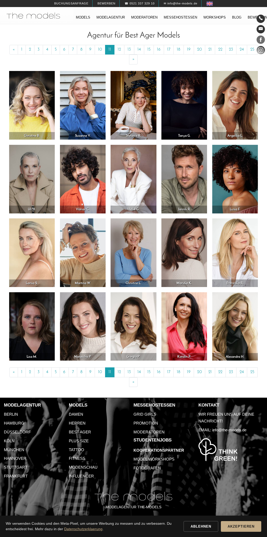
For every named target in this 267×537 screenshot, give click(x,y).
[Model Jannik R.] (184, 179)
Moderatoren (144, 17)
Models (83, 17)
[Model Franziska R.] (235, 252)
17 (168, 49)
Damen (76, 414)
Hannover (15, 458)
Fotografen (147, 468)
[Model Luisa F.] (235, 179)
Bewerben (107, 3)
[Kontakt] (261, 19)
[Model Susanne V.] (83, 105)
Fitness (77, 458)
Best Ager (80, 432)
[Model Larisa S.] (32, 252)
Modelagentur (110, 17)
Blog (236, 17)
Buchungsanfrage (71, 3)
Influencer (81, 476)
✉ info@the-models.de (180, 3)
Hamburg (14, 423)
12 (119, 49)
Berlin (11, 414)
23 (231, 49)
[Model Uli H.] (32, 179)
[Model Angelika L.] (235, 105)
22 (220, 49)
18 (178, 49)
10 (100, 49)
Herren (77, 423)
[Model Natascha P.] (83, 326)
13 (129, 49)
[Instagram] (261, 51)
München (14, 449)
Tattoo (76, 449)
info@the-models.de (229, 430)
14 (139, 49)
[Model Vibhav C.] (83, 179)
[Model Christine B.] (32, 105)
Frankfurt (16, 476)
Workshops (214, 17)
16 (159, 49)
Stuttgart (15, 467)
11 (109, 49)
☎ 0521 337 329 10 (140, 3)
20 (199, 49)
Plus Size (79, 441)
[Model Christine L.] (133, 252)
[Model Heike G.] (133, 179)
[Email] (261, 29)
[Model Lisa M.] (32, 326)
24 (242, 49)
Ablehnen (201, 526)
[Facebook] (261, 40)
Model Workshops (154, 459)
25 (252, 49)
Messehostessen (180, 17)
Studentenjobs (153, 440)
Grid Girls (145, 414)
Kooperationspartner (159, 450)
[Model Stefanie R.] (133, 105)
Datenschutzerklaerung (83, 529)
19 (189, 49)
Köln (9, 441)
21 (210, 49)
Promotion (146, 423)
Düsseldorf (17, 432)
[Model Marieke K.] (184, 252)
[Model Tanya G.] (184, 105)
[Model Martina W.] (83, 252)
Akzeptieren (241, 526)
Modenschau (83, 467)
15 (148, 49)
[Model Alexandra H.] (235, 326)
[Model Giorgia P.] (133, 326)
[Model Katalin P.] (184, 326)
